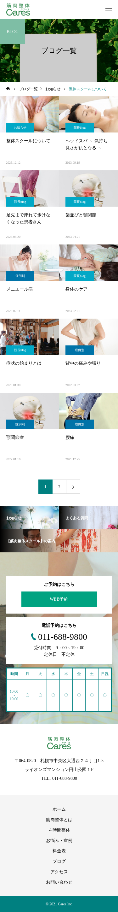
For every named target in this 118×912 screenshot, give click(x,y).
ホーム (59, 809)
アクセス (59, 871)
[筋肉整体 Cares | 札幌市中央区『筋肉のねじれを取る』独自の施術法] (18, 9)
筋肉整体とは (59, 819)
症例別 (20, 276)
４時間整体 (59, 830)
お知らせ (20, 127)
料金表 (59, 851)
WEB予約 (59, 599)
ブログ (59, 861)
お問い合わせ (59, 882)
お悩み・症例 (59, 840)
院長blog (80, 127)
